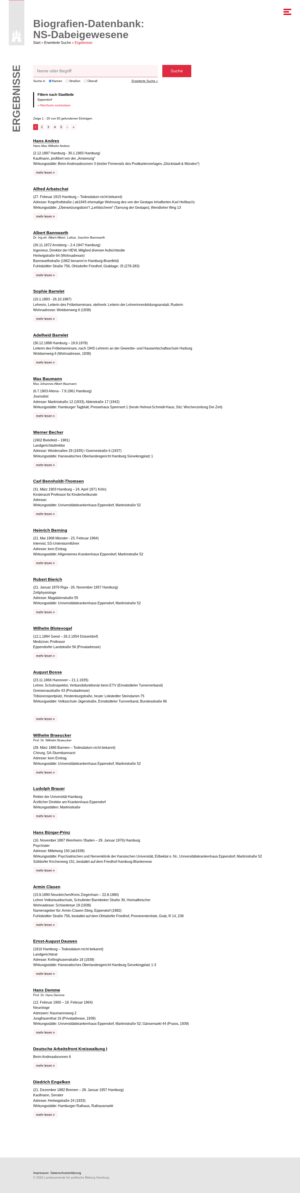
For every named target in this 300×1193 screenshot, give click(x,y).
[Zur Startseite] (17, 36)
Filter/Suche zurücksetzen (55, 105)
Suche (177, 71)
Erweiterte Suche (57, 43)
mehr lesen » (45, 172)
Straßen (74, 81)
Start (36, 43)
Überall (92, 81)
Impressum (41, 1173)
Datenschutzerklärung (66, 1173)
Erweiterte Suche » (145, 81)
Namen (57, 81)
